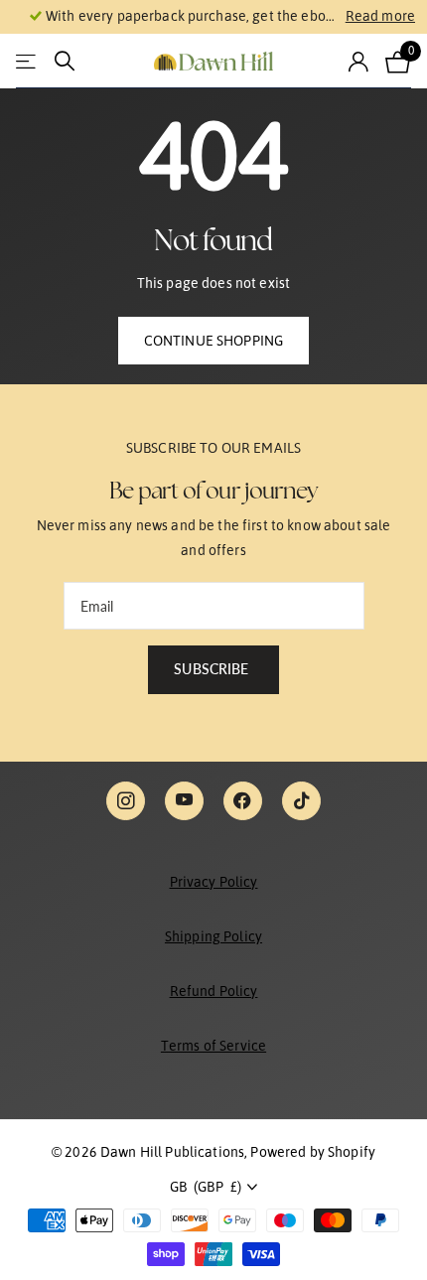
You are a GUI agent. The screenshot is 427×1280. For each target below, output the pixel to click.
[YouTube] (184, 801)
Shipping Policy (213, 936)
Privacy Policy (214, 882)
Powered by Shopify (312, 1152)
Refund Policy (214, 991)
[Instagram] (125, 801)
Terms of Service (213, 1046)
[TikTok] (301, 801)
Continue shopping (213, 341)
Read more (380, 16)
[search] (64, 61)
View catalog (27, 61)
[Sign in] (359, 61)
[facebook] (242, 801)
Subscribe (213, 668)
